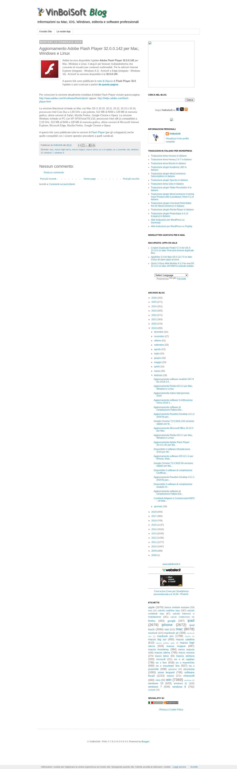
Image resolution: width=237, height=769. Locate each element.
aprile (157, 366)
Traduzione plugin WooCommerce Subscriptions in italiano (168, 175)
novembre (159, 336)
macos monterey (158, 649)
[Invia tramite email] (79, 145)
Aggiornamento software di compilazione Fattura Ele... (168, 408)
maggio (158, 362)
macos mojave (78, 149)
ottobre (158, 340)
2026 (154, 297)
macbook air (171, 632)
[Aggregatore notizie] (170, 703)
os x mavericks (185, 662)
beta (150, 610)
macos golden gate (165, 643)
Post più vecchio (131, 179)
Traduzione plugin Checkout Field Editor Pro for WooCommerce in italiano (171, 204)
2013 (154, 533)
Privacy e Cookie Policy (171, 709)
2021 (154, 319)
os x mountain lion (167, 665)
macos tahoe (162, 656)
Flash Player (98, 132)
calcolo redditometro (180, 617)
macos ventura (185, 655)
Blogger (145, 741)
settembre (159, 345)
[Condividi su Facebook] (90, 145)
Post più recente (48, 179)
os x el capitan (105, 149)
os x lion (161, 662)
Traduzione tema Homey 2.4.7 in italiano (171, 159)
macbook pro (165, 635)
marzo (157, 371)
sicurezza (188, 669)
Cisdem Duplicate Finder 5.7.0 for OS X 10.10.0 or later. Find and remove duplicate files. (172, 251)
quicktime (172, 669)
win (128, 149)
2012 (154, 538)
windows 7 (49, 153)
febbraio (158, 375)
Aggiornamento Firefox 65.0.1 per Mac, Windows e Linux (173, 436)
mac (52, 149)
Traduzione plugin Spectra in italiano (169, 180)
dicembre (159, 332)
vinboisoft (188, 675)
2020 (154, 323)
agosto (157, 349)
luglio (157, 353)
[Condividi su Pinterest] (94, 145)
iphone (167, 625)
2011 (154, 542)
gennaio (158, 506)
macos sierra (92, 149)
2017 (154, 516)
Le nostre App (64, 31)
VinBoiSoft (175, 133)
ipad (191, 620)
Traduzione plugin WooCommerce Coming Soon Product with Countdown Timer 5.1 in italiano (172, 197)
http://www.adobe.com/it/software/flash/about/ (63, 98)
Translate (181, 279)
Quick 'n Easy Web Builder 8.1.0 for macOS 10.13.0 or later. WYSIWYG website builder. (172, 264)
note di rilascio (105, 81)
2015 (154, 525)
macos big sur (157, 639)
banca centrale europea (177, 607)
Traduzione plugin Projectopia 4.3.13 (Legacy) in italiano (169, 214)
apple (151, 607)
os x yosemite (119, 149)
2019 (154, 328)
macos (188, 636)
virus (158, 680)
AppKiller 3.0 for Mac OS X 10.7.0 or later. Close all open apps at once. (171, 258)
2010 (154, 546)
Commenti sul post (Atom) (62, 184)
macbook (152, 633)
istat (167, 629)
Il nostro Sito (45, 31)
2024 (154, 306)
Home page (90, 179)
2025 (154, 302)
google (172, 620)
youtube (151, 690)
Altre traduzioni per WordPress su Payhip (171, 226)
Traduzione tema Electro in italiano (168, 163)
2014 (154, 529)
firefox (151, 620)
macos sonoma (186, 652)
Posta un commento (54, 172)
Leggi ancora (179, 767)
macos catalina (185, 639)
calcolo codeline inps (169, 610)
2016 (154, 520)
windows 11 (180, 683)
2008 (154, 555)
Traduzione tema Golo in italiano (167, 184)
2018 (154, 512)
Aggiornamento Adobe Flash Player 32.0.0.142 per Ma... (171, 443)
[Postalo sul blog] (83, 145)
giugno (158, 358)
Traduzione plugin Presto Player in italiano (172, 209)
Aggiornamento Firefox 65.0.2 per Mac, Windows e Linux (173, 387)
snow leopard (166, 672)
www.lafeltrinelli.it (171, 564)
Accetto (194, 767)
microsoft (160, 659)
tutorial (170, 676)
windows (187, 680)
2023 (154, 310)
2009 (154, 551)
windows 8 (59, 153)
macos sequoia (186, 649)
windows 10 (155, 683)
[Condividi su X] (87, 145)
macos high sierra (63, 149)
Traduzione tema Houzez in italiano (169, 156)
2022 (154, 315)
